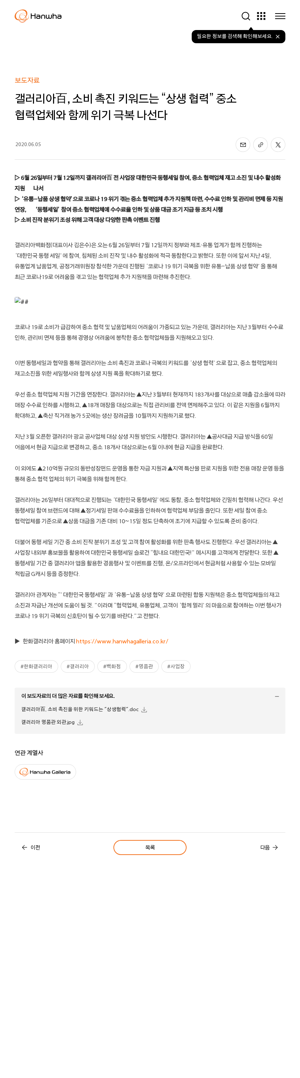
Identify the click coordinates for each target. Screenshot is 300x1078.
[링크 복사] (260, 144)
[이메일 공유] (243, 144)
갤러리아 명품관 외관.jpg (48, 722)
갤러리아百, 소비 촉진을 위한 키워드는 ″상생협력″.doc (80, 709)
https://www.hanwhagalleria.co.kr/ (122, 641)
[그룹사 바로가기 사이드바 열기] (261, 16)
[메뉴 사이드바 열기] (280, 16)
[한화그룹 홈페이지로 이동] (38, 16)
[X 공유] (278, 144)
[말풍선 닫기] (277, 36)
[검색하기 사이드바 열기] (246, 16)
